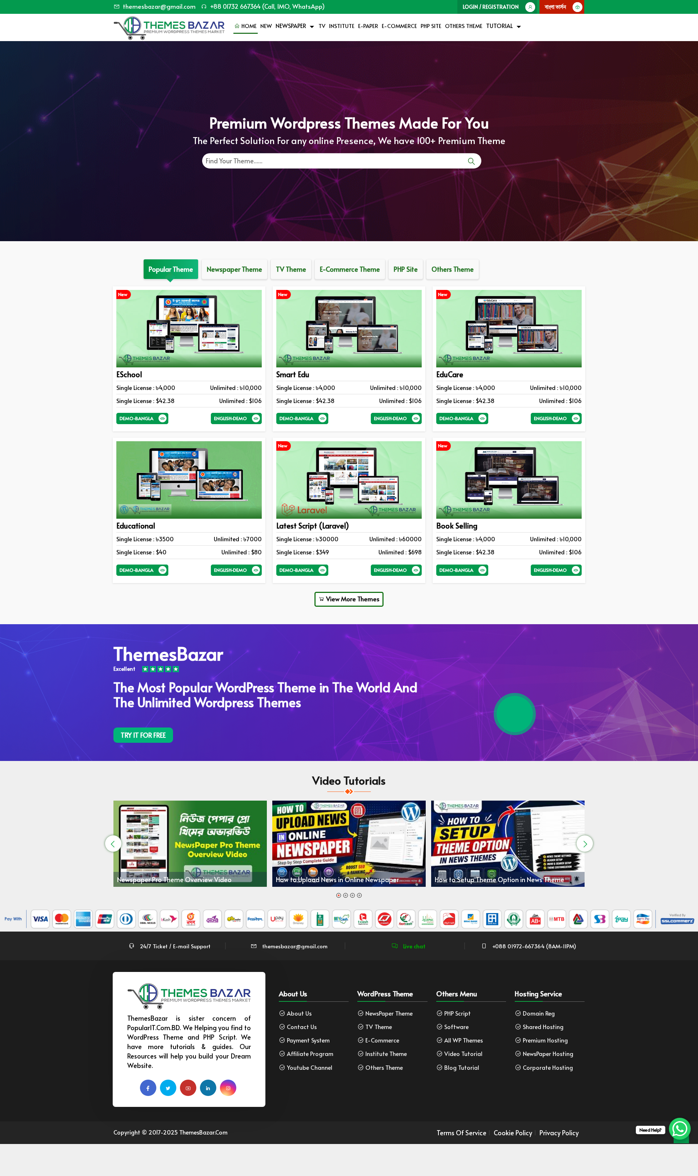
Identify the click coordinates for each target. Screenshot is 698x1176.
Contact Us (302, 1026)
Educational (135, 526)
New (266, 25)
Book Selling (456, 526)
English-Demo (230, 418)
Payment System (308, 1040)
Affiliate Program (310, 1053)
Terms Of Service (461, 1133)
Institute (341, 25)
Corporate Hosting (548, 1067)
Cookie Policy (513, 1133)
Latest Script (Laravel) (312, 526)
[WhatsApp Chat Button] (680, 1129)
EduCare (449, 374)
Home (248, 25)
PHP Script (457, 1013)
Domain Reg (539, 1013)
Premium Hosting (545, 1040)
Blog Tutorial (461, 1067)
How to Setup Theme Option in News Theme (340, 879)
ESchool (129, 374)
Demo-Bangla (136, 418)
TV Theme (378, 1026)
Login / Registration (491, 6)
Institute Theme (386, 1053)
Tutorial (499, 25)
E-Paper (368, 25)
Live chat (413, 946)
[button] (338, 895)
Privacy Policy (559, 1133)
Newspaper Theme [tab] (234, 269)
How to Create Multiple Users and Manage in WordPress (500, 870)
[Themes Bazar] (169, 26)
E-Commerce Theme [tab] (350, 269)
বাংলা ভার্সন (555, 6)
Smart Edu (292, 374)
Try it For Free (143, 735)
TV (321, 25)
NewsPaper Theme (389, 1013)
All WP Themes (463, 1040)
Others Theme (463, 25)
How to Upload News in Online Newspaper (178, 879)
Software (456, 1026)
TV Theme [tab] (291, 269)
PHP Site (431, 25)
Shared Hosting (543, 1026)
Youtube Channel (309, 1067)
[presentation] (113, 844)
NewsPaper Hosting (548, 1053)
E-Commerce (399, 25)
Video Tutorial (463, 1053)
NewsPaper (291, 25)
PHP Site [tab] (406, 269)
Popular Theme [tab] (171, 269)
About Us (299, 1013)
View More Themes (352, 598)
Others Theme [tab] (453, 269)
